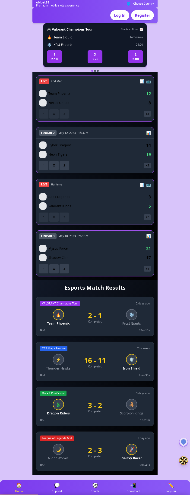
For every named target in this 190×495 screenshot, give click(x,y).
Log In (120, 15)
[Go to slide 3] (98, 71)
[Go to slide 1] (92, 71)
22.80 (135, 56)
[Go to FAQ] (183, 442)
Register (142, 15)
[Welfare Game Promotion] (183, 460)
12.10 (54, 56)
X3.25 (95, 56)
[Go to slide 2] (95, 71)
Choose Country (143, 4)
